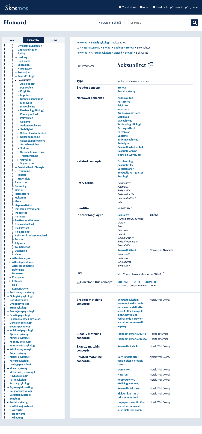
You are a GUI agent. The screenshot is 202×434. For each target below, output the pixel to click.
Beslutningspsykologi (22, 292)
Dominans (18, 273)
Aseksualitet (28, 83)
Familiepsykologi (19, 315)
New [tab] (54, 40)
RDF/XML (123, 282)
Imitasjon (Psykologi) (27, 209)
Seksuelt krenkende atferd (31, 235)
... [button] (78, 47)
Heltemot (20, 197)
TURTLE (137, 282)
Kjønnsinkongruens (31, 99)
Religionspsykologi (20, 391)
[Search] (194, 22)
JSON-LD (150, 282)
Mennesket (124, 369)
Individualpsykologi (21, 330)
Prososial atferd (24, 224)
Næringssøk (25, 68)
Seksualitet (24, 80)
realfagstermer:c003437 (132, 333)
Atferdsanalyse (21, 258)
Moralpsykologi (18, 368)
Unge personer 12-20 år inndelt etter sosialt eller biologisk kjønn (131, 406)
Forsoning (21, 186)
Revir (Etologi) (26, 76)
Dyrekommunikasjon (30, 45)
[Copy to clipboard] (150, 65)
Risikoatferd (22, 227)
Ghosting (17, 417)
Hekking (22, 57)
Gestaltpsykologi (19, 326)
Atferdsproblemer (23, 262)
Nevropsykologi (18, 375)
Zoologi (118, 47)
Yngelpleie (24, 178)
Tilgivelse (20, 243)
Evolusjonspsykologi (21, 311)
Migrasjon (24, 64)
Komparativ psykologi (22, 345)
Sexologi (14, 398)
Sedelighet (26, 129)
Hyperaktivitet (23, 205)
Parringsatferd (29, 114)
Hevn (18, 201)
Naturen (122, 374)
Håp (14, 284)
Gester (19, 190)
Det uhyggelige (18, 300)
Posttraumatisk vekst (27, 220)
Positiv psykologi (19, 383)
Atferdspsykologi (101, 52)
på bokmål (176, 7)
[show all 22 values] (129, 154)
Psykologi (82, 42)
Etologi (129, 47)
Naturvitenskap (90, 47)
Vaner (18, 254)
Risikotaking (22, 231)
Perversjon (26, 117)
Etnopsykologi (18, 307)
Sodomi (24, 148)
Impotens (25, 95)
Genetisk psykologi (20, 322)
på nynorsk (191, 7)
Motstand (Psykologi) (22, 372)
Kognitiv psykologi (20, 341)
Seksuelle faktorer (128, 388)
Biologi (107, 47)
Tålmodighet (22, 246)
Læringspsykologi (20, 364)
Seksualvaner (125, 168)
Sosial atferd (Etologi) (31, 167)
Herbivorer (24, 61)
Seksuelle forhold (128, 346)
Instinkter (21, 216)
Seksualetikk (125, 165)
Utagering (21, 250)
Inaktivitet (21, 212)
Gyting (22, 53)
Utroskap (25, 159)
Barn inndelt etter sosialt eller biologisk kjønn (130, 360)
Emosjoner (18, 277)
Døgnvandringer (27, 49)
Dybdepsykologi (19, 303)
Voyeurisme (27, 163)
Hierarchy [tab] (33, 40)
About (146, 7)
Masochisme (27, 106)
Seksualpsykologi (20, 394)
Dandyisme (18, 413)
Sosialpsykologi (18, 402)
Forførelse (26, 87)
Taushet (19, 239)
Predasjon (24, 72)
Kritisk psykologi (19, 356)
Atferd (118, 52)
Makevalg (26, 102)
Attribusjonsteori (22, 406)
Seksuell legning (30, 136)
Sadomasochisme (30, 125)
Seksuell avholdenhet (33, 133)
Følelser (17, 281)
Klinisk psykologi (19, 337)
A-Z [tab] (12, 40)
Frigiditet (26, 91)
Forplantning (125, 161)
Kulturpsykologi (19, 360)
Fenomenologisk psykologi (25, 319)
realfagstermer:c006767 (132, 338)
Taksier (22, 174)
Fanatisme (21, 182)
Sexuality (123, 215)
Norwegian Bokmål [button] (110, 22)
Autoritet (18, 410)
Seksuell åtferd (126, 250)
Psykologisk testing (21, 387)
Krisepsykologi (18, 353)
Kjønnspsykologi (19, 334)
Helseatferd (22, 193)
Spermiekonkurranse (32, 152)
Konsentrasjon (20, 288)
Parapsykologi (18, 379)
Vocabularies (129, 7)
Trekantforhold (29, 155)
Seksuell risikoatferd (32, 140)
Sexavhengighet (29, 144)
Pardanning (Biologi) (32, 110)
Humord (15, 22)
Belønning (18, 269)
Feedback (161, 7)
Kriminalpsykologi (20, 349)
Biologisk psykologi (21, 296)
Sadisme (25, 121)
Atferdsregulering (23, 265)
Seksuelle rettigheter (130, 172)
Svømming (24, 171)
